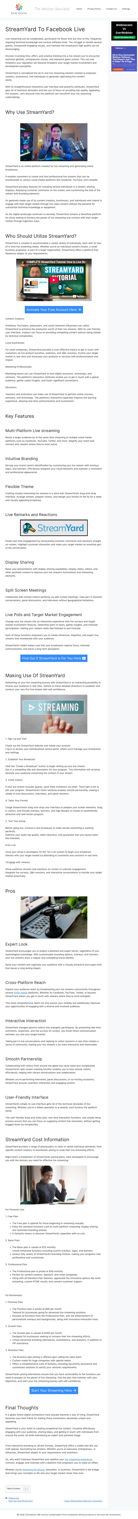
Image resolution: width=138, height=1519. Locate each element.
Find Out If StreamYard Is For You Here (51, 658)
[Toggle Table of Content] (25, 1489)
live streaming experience (78, 1459)
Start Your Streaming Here (51, 1390)
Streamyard (13, 1498)
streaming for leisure (33, 1469)
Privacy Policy (94, 9)
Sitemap (126, 9)
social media (20, 992)
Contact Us (111, 9)
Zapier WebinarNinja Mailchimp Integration (83, 1501)
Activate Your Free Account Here (52, 310)
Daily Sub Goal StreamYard (20, 1501)
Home (79, 9)
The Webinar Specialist (52, 9)
